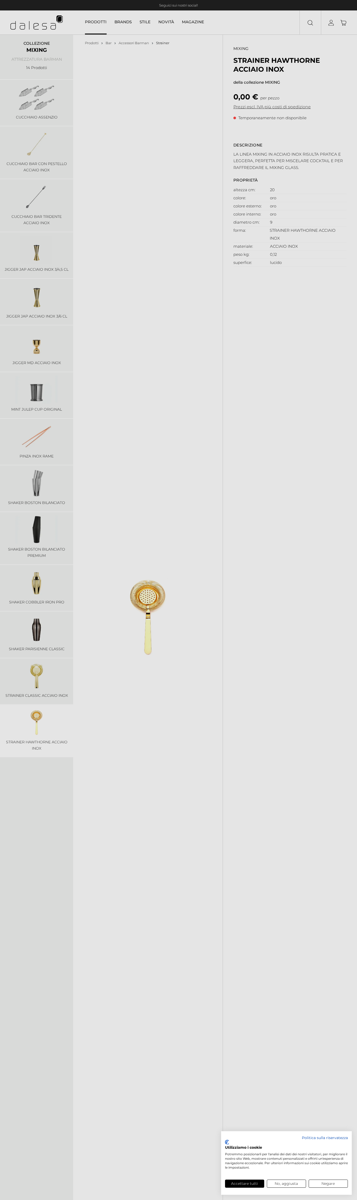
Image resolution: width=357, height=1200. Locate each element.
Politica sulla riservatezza (325, 1138)
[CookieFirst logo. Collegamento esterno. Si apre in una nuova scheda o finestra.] (227, 1142)
